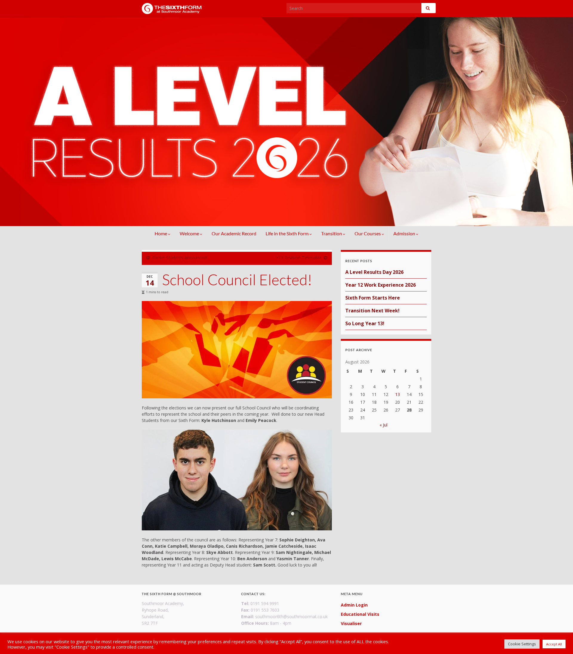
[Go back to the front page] (286, 121)
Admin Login (354, 605)
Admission (404, 233)
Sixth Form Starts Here (372, 297)
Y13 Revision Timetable (298, 257)
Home (161, 233)
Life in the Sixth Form (287, 233)
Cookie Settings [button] (522, 644)
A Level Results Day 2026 (374, 272)
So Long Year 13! (364, 323)
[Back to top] (559, 640)
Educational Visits (360, 614)
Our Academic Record (234, 233)
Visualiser (351, 623)
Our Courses (368, 233)
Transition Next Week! (372, 310)
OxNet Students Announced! (180, 257)
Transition (332, 233)
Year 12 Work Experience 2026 (380, 285)
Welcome (190, 233)
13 (397, 394)
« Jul (383, 425)
